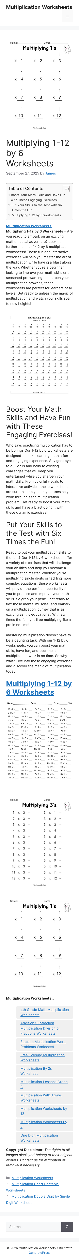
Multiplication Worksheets (39, 7)
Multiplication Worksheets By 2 (43, 1124)
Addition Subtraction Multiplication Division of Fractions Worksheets (40, 1028)
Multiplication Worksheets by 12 (43, 1111)
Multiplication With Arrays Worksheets (41, 1098)
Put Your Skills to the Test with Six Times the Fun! (37, 207)
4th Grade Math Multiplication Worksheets (44, 1012)
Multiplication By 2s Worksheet (36, 1071)
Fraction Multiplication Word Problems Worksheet (43, 1044)
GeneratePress (39, 1253)
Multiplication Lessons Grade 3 (44, 1084)
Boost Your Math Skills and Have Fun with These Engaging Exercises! (38, 197)
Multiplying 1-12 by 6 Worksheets (36, 215)
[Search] (67, 1227)
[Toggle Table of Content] (64, 188)
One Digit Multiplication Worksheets (39, 1138)
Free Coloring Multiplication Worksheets (42, 1057)
